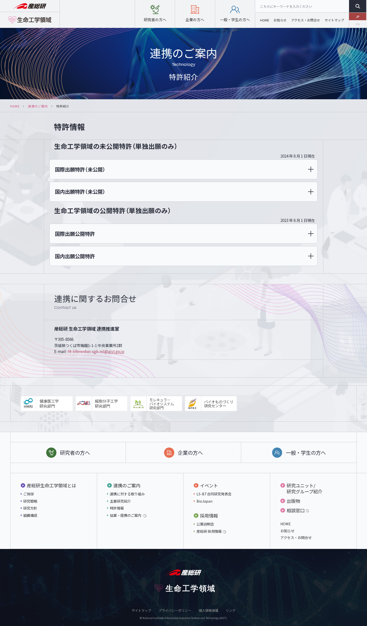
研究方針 (30, 508)
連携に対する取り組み (127, 493)
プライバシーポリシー (175, 610)
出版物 (293, 501)
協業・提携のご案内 (126, 515)
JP (358, 16)
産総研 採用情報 (209, 531)
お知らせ (280, 20)
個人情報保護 (208, 610)
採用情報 (209, 515)
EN (358, 24)
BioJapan (204, 501)
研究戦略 (30, 501)
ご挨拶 (28, 493)
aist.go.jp (96, 351)
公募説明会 (205, 524)
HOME (264, 20)
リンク (230, 610)
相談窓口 (296, 510)
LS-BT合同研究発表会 (213, 493)
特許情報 (117, 508)
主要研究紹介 (120, 501)
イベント (209, 485)
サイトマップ (334, 20)
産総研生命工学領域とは (51, 485)
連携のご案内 (38, 106)
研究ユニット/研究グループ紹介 (304, 488)
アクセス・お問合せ (305, 20)
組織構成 (30, 515)
